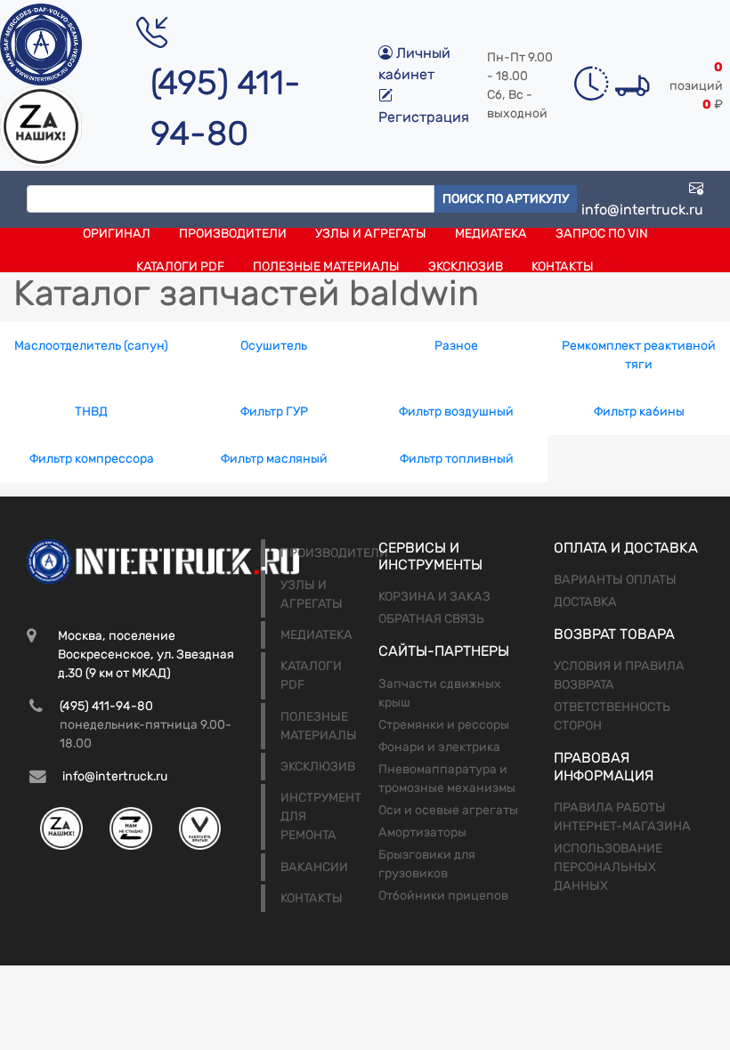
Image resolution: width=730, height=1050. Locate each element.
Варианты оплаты (615, 579)
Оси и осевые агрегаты (448, 810)
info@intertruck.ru (642, 209)
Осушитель (273, 345)
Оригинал (116, 233)
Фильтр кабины (639, 411)
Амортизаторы (422, 832)
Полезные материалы (326, 266)
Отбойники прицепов (443, 895)
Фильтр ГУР (274, 411)
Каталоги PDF (180, 266)
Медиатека (491, 233)
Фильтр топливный (457, 458)
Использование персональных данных (608, 867)
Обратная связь (431, 618)
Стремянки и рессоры (443, 724)
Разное (456, 345)
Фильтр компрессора (91, 458)
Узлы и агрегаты (370, 233)
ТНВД (91, 411)
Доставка (585, 602)
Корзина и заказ (434, 596)
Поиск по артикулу (505, 198)
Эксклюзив (465, 266)
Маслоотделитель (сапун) (91, 345)
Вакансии (314, 867)
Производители (233, 233)
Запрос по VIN (602, 233)
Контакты (562, 266)
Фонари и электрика (439, 747)
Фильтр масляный (274, 458)
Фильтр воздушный (456, 411)
